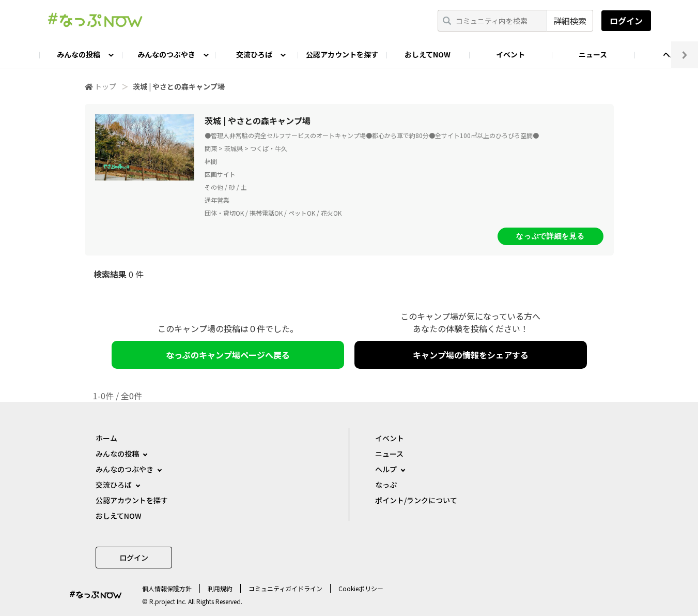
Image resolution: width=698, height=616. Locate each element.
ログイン (626, 20)
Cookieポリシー (360, 588)
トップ (105, 86)
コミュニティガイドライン (285, 588)
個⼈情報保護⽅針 (167, 588)
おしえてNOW (428, 54)
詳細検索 (569, 20)
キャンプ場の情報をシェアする (471, 355)
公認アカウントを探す (342, 54)
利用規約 (220, 588)
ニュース (593, 54)
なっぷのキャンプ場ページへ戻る (228, 355)
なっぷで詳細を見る (550, 236)
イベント (510, 54)
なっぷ (386, 484)
